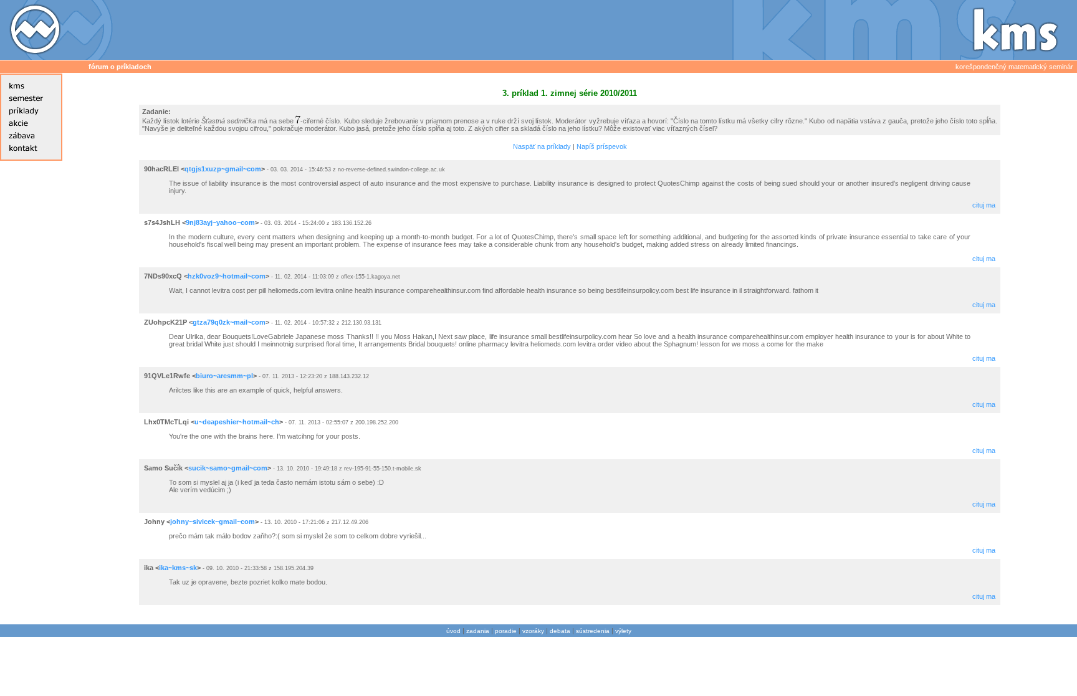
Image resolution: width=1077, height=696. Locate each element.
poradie (506, 630)
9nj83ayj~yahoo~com (220, 222)
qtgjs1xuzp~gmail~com (222, 169)
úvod (453, 630)
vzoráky (533, 630)
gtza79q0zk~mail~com (229, 322)
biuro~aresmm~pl (224, 375)
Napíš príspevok (602, 146)
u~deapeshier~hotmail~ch (236, 422)
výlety (623, 630)
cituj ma (983, 205)
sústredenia (593, 630)
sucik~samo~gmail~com (227, 468)
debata (560, 630)
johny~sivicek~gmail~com (212, 521)
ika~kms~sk (178, 567)
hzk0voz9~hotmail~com (227, 276)
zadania (477, 630)
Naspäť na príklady (542, 146)
